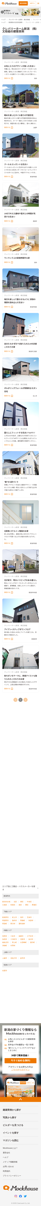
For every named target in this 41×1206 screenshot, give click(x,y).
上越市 (35, 127)
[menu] (38, 3)
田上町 (14, 942)
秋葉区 (12, 905)
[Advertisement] (20, 793)
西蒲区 (34, 905)
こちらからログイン (20, 1069)
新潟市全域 (6, 902)
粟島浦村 (22, 923)
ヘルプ (5, 1157)
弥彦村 (30, 920)
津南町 (4, 945)
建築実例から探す (12, 1110)
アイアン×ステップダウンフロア (17, 629)
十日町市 (13, 939)
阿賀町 (4, 923)
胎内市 (14, 920)
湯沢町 (32, 942)
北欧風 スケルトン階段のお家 (16, 531)
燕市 (35, 78)
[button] (20, 888)
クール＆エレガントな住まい (16, 164)
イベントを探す (11, 1132)
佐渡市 (4, 970)
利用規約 (6, 1171)
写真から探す (10, 1117)
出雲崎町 (23, 942)
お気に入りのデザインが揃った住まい (19, 66)
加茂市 (4, 939)
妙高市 (22, 958)
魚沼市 (30, 939)
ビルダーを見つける (13, 1125)
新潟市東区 (33, 445)
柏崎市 (21, 936)
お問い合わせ (8, 1166)
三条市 (12, 936)
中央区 (29, 902)
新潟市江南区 (33, 351)
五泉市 (29, 917)
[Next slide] (38, 12)
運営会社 (6, 1153)
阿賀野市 (5, 920)
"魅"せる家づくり (11, 482)
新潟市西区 (33, 176)
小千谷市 (30, 936)
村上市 (35, 396)
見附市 (22, 939)
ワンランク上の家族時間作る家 (17, 258)
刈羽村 (12, 945)
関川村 (12, 923)
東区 (21, 902)
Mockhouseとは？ (10, 1148)
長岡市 (35, 221)
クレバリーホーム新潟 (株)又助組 (19, 19)
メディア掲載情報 (10, 1162)
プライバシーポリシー (12, 1176)
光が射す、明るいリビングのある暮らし (20, 580)
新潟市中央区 (33, 592)
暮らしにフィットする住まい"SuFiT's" (19, 433)
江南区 (4, 905)
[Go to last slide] (2, 12)
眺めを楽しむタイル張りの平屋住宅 (18, 115)
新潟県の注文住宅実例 (15, 22)
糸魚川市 (13, 958)
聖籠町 (22, 920)
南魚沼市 (5, 942)
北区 (15, 902)
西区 (26, 905)
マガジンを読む (11, 1140)
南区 (20, 905)
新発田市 (34, 639)
